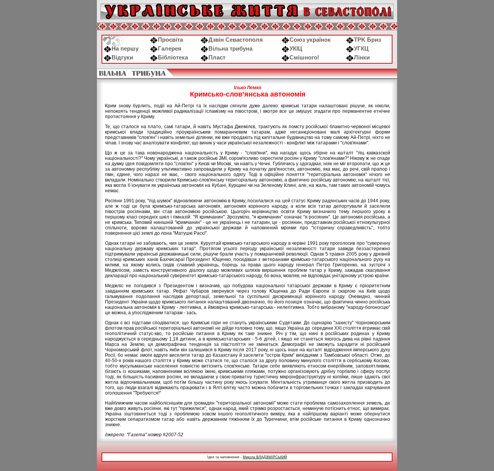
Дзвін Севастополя (235, 40)
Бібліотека (173, 57)
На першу (125, 49)
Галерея (169, 49)
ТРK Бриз (367, 40)
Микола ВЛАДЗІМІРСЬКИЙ (265, 457)
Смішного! (304, 57)
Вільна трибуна (230, 49)
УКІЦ (295, 49)
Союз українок (310, 40)
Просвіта (170, 40)
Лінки (362, 57)
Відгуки (122, 57)
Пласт (216, 57)
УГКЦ (361, 49)
